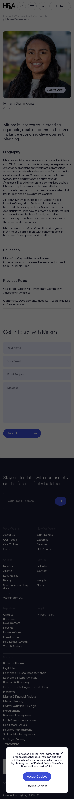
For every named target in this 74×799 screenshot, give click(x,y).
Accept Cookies (37, 776)
